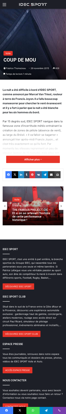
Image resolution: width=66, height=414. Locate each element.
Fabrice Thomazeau (16, 68)
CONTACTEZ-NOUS (15, 406)
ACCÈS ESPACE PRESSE (17, 370)
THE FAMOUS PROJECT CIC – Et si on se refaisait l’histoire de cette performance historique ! (31, 215)
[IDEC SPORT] (33, 4)
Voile (8, 53)
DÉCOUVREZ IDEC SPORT (18, 286)
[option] (33, 205)
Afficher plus (32, 159)
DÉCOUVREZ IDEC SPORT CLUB (21, 334)
